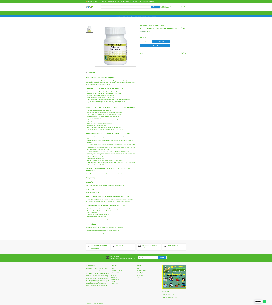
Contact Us (139, 277)
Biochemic (124, 12)
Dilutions (116, 12)
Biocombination (143, 12)
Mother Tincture (107, 12)
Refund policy (140, 274)
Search (156, 7)
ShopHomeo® (92, 303)
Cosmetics (152, 12)
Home (87, 12)
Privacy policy (140, 272)
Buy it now (155, 45)
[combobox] (130, 7)
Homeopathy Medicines (95, 12)
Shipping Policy (140, 276)
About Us (139, 268)
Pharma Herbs (162, 12)
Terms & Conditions (141, 270)
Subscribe (162, 257)
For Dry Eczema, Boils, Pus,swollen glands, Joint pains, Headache (154, 25)
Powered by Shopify (99, 303)
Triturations (133, 12)
